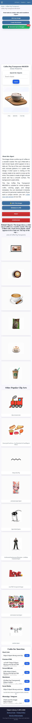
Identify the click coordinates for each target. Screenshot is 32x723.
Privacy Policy (21, 713)
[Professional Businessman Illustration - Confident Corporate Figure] (16, 544)
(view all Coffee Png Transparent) (16, 235)
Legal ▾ (28, 2)
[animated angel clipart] (16, 487)
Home (2, 6)
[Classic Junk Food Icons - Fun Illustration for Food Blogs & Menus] (16, 430)
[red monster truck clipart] (16, 602)
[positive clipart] (16, 630)
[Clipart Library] (2, 2)
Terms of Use (11, 713)
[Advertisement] (16, 47)
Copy (27, 655)
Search (16, 81)
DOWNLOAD (16, 220)
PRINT (16, 214)
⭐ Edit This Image (16, 203)
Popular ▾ (23, 2)
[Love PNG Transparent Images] (16, 573)
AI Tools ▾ (17, 2)
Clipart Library (12, 710)
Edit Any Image (16, 18)
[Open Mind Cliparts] (16, 516)
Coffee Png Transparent (12, 6)
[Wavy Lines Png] (16, 459)
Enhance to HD (16, 208)
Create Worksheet (16, 22)
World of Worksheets (16, 716)
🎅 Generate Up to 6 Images (19, 26)
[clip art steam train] (16, 402)
